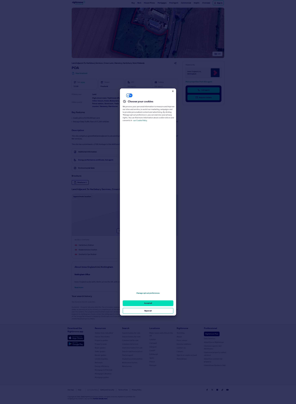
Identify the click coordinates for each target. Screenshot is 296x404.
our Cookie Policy (140, 120)
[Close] (172, 91)
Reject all (148, 311)
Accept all (148, 303)
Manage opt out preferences (148, 293)
